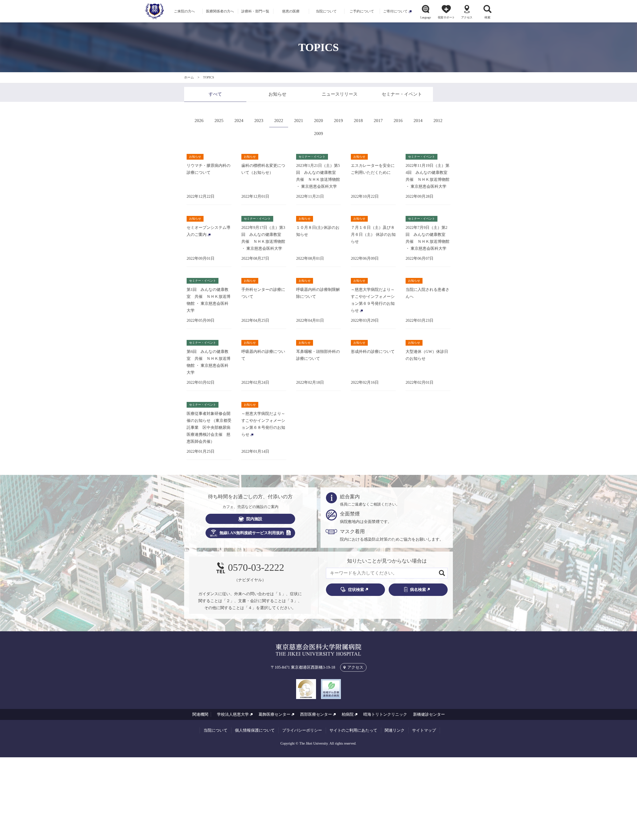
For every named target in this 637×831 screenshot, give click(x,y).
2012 (437, 120)
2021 (298, 120)
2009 (318, 133)
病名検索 (418, 589)
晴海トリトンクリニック (385, 714)
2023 (258, 120)
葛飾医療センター (274, 714)
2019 (338, 120)
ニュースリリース (340, 94)
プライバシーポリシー (302, 730)
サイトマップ (424, 730)
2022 (278, 120)
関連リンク (395, 730)
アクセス (467, 17)
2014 (418, 120)
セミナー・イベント (402, 94)
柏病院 (348, 714)
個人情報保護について (255, 730)
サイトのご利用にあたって (353, 730)
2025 (218, 120)
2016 (398, 120)
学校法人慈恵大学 (233, 714)
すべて (215, 94)
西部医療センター (316, 714)
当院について (215, 730)
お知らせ (277, 94)
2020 (318, 120)
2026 (199, 120)
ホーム (189, 77)
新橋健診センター (429, 714)
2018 (358, 120)
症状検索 (356, 589)
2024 (238, 120)
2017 (378, 120)
